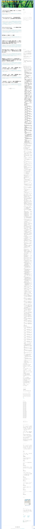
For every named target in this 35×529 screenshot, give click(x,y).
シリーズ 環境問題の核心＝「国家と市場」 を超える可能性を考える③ (28, 119)
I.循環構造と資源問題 (26, 373)
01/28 (23, 484)
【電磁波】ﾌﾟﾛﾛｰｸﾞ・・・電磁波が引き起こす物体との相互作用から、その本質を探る (28, 229)
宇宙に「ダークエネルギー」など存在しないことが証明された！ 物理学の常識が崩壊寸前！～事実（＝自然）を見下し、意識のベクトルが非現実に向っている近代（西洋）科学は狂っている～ (27, 447)
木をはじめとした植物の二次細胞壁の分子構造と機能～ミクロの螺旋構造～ (28, 156)
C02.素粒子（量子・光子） (14, 54)
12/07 (23, 455)
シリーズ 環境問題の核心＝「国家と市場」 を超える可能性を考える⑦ (28, 109)
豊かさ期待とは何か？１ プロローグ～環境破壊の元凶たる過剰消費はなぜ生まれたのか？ (28, 261)
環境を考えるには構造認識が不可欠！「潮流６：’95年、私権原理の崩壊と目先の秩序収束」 (28, 313)
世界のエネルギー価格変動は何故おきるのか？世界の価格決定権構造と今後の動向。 (27, 54)
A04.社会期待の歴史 (26, 147)
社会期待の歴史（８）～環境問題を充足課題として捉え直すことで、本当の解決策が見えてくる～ (28, 231)
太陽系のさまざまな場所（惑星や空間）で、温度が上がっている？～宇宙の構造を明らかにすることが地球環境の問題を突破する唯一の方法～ (11, 42)
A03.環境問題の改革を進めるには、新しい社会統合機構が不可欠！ (28, 146)
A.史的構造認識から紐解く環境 (13, 13)
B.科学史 (5, 63)
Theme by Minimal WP (22, 528)
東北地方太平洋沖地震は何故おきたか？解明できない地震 (27, 458)
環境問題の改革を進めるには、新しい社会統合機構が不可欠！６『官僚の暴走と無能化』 (28, 270)
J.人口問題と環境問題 (26, 374)
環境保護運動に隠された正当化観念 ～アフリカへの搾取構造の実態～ (28, 131)
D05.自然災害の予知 (8, 64)
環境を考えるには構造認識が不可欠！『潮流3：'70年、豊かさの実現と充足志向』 (28, 319)
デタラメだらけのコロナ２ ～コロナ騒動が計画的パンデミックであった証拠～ (28, 76)
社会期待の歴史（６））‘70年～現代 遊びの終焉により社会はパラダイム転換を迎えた (28, 237)
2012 (25, 412)
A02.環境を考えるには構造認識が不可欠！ (9, 22)
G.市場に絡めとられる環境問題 (18, 23)
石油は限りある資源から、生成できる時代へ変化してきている (27, 56)
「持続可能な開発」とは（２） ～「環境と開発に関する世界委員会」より (28, 136)
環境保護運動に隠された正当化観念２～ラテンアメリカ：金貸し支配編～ (28, 126)
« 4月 (23, 398)
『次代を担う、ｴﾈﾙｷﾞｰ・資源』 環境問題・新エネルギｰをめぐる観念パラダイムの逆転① (28, 98)
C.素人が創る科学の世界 (9, 54)
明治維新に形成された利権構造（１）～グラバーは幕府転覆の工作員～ (28, 210)
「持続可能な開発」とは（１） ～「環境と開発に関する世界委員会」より (28, 139)
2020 (25, 404)
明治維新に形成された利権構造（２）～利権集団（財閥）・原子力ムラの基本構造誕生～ (28, 208)
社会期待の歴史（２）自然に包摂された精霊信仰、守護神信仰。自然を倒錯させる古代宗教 (28, 246)
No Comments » (6, 14)
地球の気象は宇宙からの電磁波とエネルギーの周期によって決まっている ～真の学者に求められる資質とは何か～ (11, 51)
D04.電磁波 (5, 64)
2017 (25, 407)
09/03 (23, 464)
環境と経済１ (26, 105)
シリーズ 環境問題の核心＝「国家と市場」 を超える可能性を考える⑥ (28, 112)
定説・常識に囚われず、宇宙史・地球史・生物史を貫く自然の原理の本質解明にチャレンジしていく (28, 201)
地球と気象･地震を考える (10, 1)
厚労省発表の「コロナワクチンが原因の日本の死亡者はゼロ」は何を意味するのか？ (28, 168)
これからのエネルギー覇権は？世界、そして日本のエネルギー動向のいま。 (28, 70)
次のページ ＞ (20, 85)
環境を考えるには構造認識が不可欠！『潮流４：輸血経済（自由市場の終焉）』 (28, 317)
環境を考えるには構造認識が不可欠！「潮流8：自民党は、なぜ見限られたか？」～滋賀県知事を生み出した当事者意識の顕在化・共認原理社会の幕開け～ (28, 306)
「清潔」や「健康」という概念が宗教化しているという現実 (27, 454)
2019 (25, 405)
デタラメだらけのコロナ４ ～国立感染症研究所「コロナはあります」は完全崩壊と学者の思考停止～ (11, 18)
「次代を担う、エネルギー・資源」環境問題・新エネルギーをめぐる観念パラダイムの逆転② (28, 96)
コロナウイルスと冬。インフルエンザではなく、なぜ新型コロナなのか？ (27, 483)
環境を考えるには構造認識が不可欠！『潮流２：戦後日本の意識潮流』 (28, 321)
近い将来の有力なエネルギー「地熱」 (27, 59)
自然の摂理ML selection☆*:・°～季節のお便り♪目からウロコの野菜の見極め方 (27, 440)
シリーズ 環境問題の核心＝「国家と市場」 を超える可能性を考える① (28, 121)
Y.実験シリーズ (25, 384)
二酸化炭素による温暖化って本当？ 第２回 (27, 487)
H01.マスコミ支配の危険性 (5, 24)
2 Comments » (6, 71)
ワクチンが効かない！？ (27, 161)
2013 (25, 411)
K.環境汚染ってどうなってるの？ (27, 375)
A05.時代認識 (25, 148)
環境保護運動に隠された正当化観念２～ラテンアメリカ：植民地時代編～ (28, 128)
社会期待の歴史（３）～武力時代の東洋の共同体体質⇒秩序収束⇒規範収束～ (28, 243)
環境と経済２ (26, 104)
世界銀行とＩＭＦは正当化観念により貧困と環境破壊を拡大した (28, 124)
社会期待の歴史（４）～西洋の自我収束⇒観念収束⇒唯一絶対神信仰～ (28, 241)
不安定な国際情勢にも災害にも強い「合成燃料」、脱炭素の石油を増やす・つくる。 (27, 61)
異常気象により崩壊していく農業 (8, 35)
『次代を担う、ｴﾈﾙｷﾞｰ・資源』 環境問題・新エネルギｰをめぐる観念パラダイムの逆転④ (28, 91)
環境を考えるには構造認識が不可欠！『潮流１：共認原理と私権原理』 (28, 324)
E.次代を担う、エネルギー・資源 (27, 366)
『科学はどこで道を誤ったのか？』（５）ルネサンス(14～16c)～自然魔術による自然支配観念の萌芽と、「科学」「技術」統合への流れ (27, 474)
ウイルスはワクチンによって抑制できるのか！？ (27, 492)
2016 (25, 408)
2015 (25, 409)
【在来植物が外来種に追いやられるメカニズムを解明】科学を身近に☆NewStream (28, 220)
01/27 (23, 493)
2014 (25, 410)
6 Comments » (7, 78)
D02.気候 (19, 63)
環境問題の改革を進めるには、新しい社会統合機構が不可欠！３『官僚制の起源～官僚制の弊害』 (28, 278)
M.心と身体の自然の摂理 (26, 378)
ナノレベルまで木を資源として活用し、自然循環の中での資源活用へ (27, 51)
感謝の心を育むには (25, 421)
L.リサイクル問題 (26, 377)
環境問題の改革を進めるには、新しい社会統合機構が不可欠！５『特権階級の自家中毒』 (28, 272)
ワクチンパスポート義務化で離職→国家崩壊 (27, 463)
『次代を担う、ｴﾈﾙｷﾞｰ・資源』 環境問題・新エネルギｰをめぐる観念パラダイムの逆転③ (28, 93)
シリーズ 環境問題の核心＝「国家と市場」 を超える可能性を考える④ (28, 116)
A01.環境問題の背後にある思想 (14, 53)
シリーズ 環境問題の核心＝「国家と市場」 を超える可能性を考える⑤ (28, 114)
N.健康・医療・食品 (26, 379)
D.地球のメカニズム (19, 54)
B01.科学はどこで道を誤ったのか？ (11, 23)
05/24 (23, 476)
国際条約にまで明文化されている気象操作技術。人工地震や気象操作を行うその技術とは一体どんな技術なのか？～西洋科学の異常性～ (11, 59)
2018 (25, 406)
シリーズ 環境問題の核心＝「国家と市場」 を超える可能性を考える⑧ (28, 107)
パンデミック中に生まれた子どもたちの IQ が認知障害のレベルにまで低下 (28, 160)
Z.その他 (25, 385)
